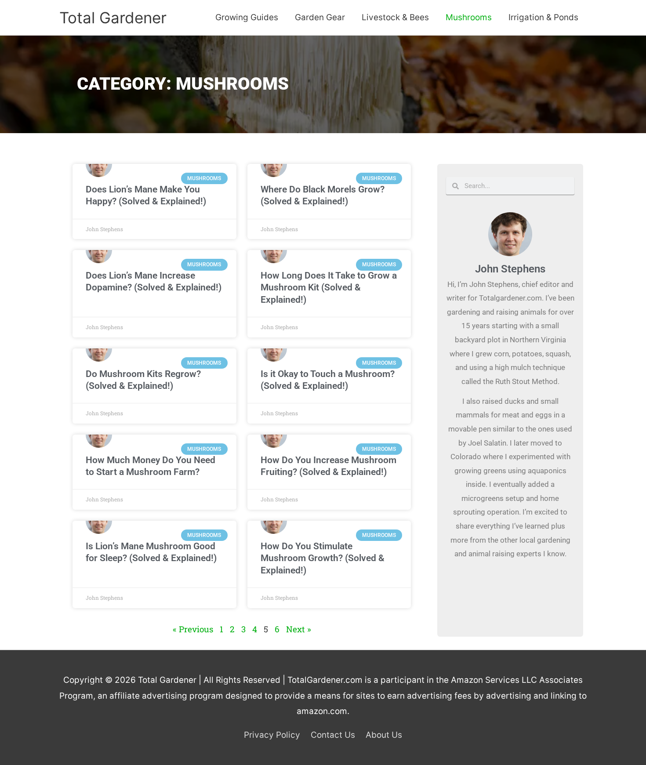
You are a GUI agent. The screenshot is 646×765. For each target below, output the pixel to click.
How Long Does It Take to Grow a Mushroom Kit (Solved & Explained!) (329, 287)
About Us (384, 735)
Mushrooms (469, 17)
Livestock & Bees (395, 17)
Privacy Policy (272, 735)
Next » (298, 629)
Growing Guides (246, 17)
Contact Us (333, 735)
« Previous (193, 629)
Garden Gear (320, 17)
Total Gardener (113, 17)
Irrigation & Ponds (543, 17)
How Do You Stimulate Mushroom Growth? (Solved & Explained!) (323, 558)
